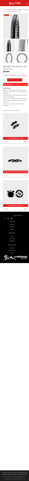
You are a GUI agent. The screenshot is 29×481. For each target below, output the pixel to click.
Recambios (8, 9)
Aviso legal (12, 238)
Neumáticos (19, 9)
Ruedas (14, 9)
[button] (27, 3)
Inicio (4, 9)
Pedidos (12, 226)
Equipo (12, 252)
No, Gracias (19, 478)
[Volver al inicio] (14, 3)
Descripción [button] (8, 84)
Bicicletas (12, 248)
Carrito (12, 229)
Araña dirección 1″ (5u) (15, 138)
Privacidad (12, 241)
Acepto (9, 478)
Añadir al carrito (15, 79)
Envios (12, 236)
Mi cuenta (12, 224)
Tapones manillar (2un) (15, 205)
